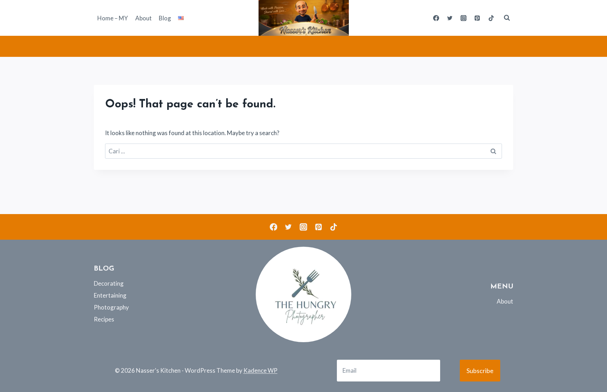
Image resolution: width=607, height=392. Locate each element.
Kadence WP (260, 370)
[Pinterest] (477, 18)
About (143, 18)
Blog (165, 18)
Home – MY (112, 18)
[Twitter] (450, 18)
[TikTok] (491, 18)
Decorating (109, 283)
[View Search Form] (507, 18)
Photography (111, 307)
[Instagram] (464, 18)
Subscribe (480, 370)
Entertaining (110, 295)
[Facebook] (436, 18)
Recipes (104, 319)
